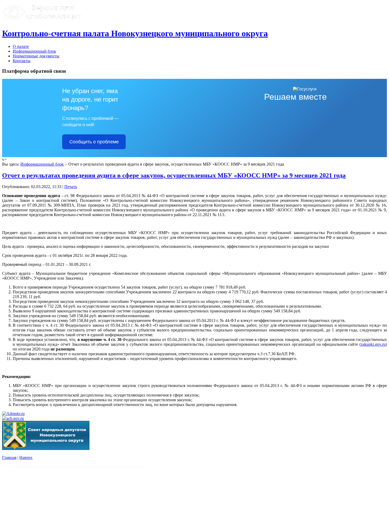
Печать (70, 186)
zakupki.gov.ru (373, 344)
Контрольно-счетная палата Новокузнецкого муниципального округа (135, 33)
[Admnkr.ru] (13, 413)
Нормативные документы (36, 56)
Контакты (21, 60)
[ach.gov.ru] (13, 418)
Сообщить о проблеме (94, 141)
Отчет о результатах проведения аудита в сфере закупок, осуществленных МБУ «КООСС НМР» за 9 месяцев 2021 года (174, 175)
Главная (9, 457)
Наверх (26, 457)
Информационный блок (34, 51)
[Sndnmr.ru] (45, 448)
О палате (21, 46)
